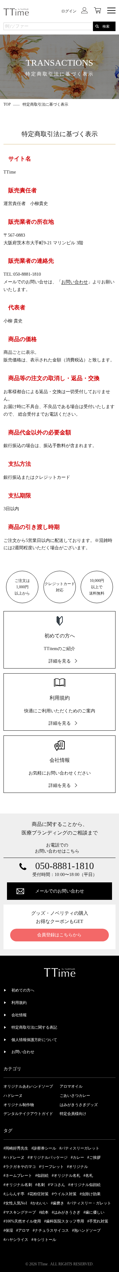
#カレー (77, 1157)
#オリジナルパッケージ (48, 1157)
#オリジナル (77, 1166)
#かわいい (39, 1203)
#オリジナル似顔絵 (84, 1185)
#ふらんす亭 (13, 1194)
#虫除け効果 (90, 1194)
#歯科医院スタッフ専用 (64, 1221)
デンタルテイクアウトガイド (28, 1113)
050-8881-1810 (64, 866)
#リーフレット (51, 1166)
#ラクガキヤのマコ (19, 1166)
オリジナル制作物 (18, 1105)
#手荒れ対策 (97, 1221)
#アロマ (23, 1230)
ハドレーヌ (13, 1095)
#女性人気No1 (15, 1203)
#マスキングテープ (19, 1212)
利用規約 (19, 1002)
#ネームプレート (17, 1175)
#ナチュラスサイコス (51, 1230)
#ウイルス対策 (64, 1194)
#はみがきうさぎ (66, 1212)
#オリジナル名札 (66, 1175)
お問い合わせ (74, 282)
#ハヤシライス (15, 1239)
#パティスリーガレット (79, 1148)
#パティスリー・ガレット (89, 1203)
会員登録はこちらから (59, 935)
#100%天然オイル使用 (22, 1221)
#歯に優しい (93, 1212)
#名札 (88, 1175)
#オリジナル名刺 (17, 1185)
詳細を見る (60, 661)
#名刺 (40, 1185)
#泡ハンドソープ (86, 1230)
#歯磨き (57, 1203)
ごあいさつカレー (75, 1095)
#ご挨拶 (94, 1157)
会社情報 (19, 1015)
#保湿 (8, 1230)
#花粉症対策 (38, 1194)
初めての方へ (22, 990)
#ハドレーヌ (13, 1157)
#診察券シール (43, 1148)
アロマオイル (71, 1086)
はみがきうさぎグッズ (79, 1105)
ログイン (68, 11)
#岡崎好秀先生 (15, 1148)
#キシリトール (43, 1239)
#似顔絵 (42, 1175)
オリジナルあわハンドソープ (28, 1086)
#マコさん (56, 1185)
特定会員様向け (73, 1113)
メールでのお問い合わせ (59, 891)
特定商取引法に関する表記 (34, 1027)
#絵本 (44, 1212)
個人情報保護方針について (34, 1040)
